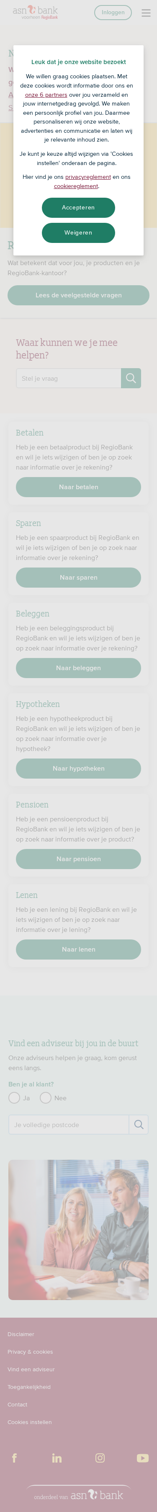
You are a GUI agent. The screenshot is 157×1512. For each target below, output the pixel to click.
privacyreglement (88, 176)
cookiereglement (76, 186)
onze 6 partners (46, 94)
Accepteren (78, 207)
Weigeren (78, 232)
